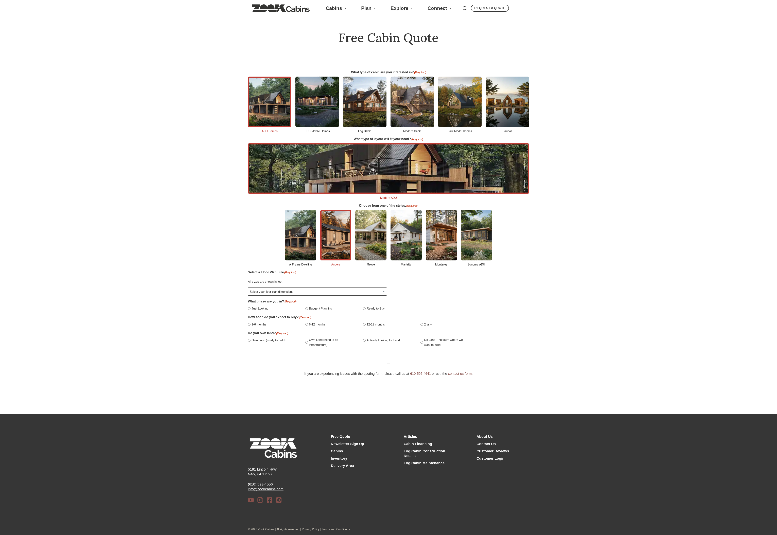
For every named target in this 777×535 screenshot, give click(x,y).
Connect (437, 8)
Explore (399, 8)
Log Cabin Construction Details (424, 453)
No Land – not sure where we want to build (443, 342)
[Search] (465, 8)
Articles (410, 437)
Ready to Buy (376, 308)
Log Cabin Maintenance (424, 463)
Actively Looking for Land (383, 340)
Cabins (334, 8)
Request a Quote (489, 8)
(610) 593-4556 (260, 484)
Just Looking (260, 308)
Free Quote (340, 437)
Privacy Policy (311, 529)
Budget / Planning (320, 308)
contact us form (460, 374)
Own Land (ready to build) (269, 340)
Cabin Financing (418, 444)
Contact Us (486, 444)
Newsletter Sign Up (347, 444)
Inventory (339, 458)
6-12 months (317, 324)
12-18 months (376, 324)
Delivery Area (342, 466)
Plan (366, 8)
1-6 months (259, 324)
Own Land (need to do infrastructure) (323, 342)
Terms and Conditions (336, 529)
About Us (485, 437)
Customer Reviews (493, 451)
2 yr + (428, 324)
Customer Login (490, 458)
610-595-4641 (420, 374)
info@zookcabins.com (265, 489)
